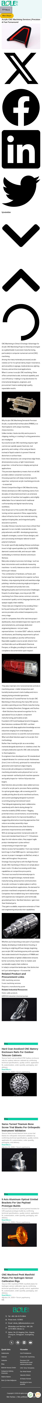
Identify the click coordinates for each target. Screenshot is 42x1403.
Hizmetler (24, 1349)
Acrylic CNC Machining (10, 347)
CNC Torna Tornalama (27, 1368)
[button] (21, 68)
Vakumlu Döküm (25, 1375)
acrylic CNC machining (23, 372)
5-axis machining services (11, 983)
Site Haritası (11, 1397)
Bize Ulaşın (6, 16)
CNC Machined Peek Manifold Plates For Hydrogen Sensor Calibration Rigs (18, 1277)
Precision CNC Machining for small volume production (26, 1362)
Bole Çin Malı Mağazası (8, 1380)
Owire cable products (9, 993)
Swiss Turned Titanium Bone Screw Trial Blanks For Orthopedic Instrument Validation (21, 1127)
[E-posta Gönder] (38, 1395)
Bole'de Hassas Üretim (8, 1368)
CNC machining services (11, 980)
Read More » (6, 1069)
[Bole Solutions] (9, 3)
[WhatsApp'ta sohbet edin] (30, 1395)
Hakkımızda (5, 1353)
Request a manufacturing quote (13, 986)
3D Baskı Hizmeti (25, 1379)
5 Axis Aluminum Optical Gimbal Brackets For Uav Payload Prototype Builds (20, 1202)
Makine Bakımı (6, 1377)
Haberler (4, 1360)
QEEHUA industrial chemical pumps (15, 996)
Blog (2, 1364)
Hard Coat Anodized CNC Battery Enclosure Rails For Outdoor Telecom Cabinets (20, 1052)
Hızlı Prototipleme (25, 1353)
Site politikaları (23, 1397)
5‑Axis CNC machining (27, 1357)
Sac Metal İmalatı (25, 1371)
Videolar (4, 1357)
